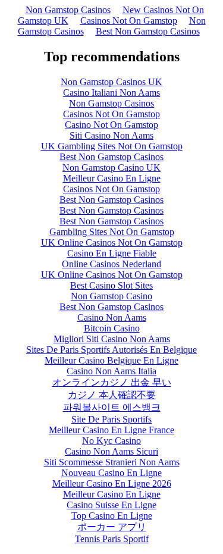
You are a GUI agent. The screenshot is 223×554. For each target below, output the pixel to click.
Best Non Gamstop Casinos (148, 31)
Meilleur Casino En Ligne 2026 (111, 483)
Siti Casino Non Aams (111, 135)
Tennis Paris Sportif (112, 539)
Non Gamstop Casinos (68, 10)
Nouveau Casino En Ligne (111, 473)
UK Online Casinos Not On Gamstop (112, 242)
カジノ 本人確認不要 (112, 395)
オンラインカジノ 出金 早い (111, 382)
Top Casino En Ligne (111, 516)
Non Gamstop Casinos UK (111, 82)
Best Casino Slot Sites (111, 285)
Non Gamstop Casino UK (111, 167)
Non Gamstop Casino (111, 296)
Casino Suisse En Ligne (111, 505)
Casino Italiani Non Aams (111, 92)
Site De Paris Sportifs (111, 419)
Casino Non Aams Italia (111, 371)
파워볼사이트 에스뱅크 (112, 407)
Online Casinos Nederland (111, 264)
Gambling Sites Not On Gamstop (111, 232)
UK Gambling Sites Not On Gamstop (112, 146)
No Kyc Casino (111, 441)
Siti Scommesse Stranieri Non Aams (112, 462)
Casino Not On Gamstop (111, 125)
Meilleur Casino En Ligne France (111, 430)
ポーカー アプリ (111, 527)
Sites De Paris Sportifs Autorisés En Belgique (111, 350)
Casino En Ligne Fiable (111, 253)
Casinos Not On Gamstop (128, 20)
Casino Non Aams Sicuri (111, 451)
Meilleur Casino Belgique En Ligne (111, 360)
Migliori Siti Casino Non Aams (112, 339)
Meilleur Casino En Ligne (112, 178)
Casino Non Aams (111, 317)
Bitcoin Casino (112, 328)
